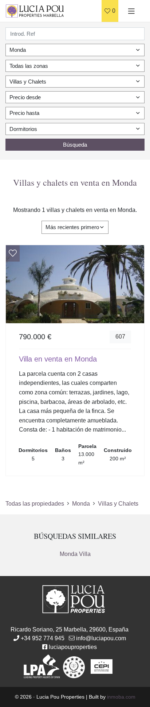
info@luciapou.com (101, 638)
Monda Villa (75, 554)
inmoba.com (121, 697)
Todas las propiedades (34, 504)
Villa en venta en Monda (58, 359)
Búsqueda (75, 145)
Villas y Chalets (118, 504)
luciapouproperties (73, 647)
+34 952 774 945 (42, 638)
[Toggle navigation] (131, 11)
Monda (81, 504)
